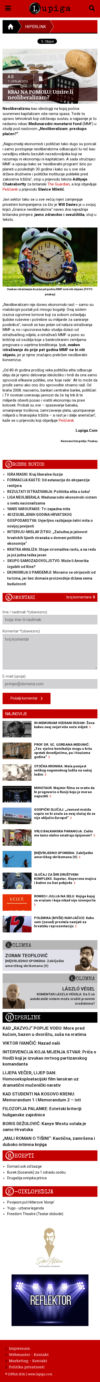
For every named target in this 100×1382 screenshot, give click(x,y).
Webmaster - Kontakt (29, 1354)
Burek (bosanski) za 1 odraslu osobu (36, 1172)
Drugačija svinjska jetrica (27, 1178)
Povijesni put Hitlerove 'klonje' (31, 1202)
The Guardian (58, 184)
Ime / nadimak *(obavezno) (25, 612)
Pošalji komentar (26, 698)
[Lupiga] (50, 7)
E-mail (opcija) (14, 676)
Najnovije (16, 713)
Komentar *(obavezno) (21, 631)
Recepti (19, 1156)
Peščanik (10, 189)
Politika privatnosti (27, 1366)
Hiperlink (35, 26)
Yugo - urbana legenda (25, 1208)
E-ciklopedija (29, 1192)
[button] (8, 7)
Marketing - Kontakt (28, 1360)
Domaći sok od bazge (24, 1166)
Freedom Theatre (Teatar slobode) (35, 1214)
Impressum (19, 1348)
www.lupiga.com (40, 1374)
